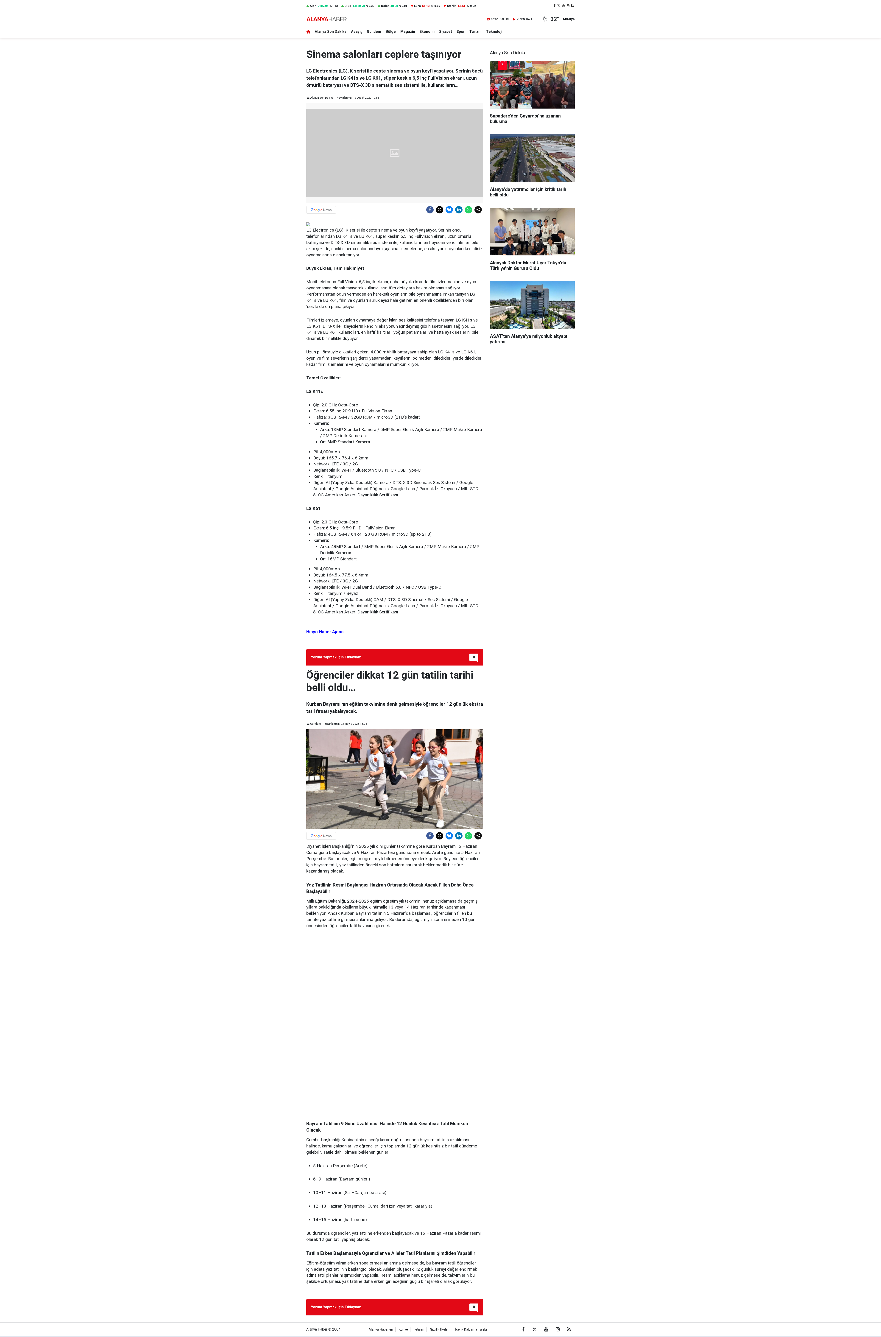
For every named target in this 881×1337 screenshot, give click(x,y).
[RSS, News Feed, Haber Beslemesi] (572, 5)
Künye (403, 1329)
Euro (417, 5)
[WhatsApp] (468, 209)
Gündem (374, 31)
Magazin (407, 31)
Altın (313, 5)
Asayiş (356, 31)
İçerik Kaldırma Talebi (471, 1329)
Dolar (385, 5)
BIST (348, 5)
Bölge (391, 31)
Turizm (475, 31)
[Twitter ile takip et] (559, 5)
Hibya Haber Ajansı (325, 631)
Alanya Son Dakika (330, 31)
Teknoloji (494, 31)
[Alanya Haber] (326, 19)
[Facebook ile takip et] (554, 5)
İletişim (419, 1329)
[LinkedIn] (459, 209)
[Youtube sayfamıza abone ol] (563, 5)
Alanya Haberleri (381, 1329)
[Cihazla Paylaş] (478, 209)
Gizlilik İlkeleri (439, 1329)
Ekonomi (427, 31)
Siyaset (445, 31)
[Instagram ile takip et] (568, 5)
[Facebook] (430, 209)
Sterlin (452, 5)
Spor (461, 31)
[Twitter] (439, 209)
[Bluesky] (449, 209)
